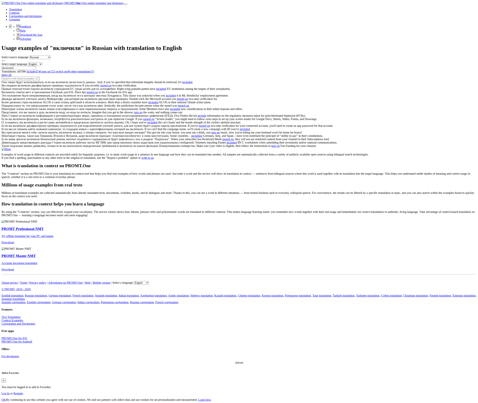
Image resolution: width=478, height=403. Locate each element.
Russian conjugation (142, 302)
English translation (12, 295)
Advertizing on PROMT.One (65, 282)
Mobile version (101, 282)
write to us (147, 157)
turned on (105, 85)
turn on (138, 112)
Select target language (14, 64)
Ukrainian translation (415, 295)
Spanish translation (106, 295)
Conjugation (25, 16)
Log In (5, 393)
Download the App (31, 34)
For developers (10, 356)
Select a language (122, 282)
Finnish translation (440, 295)
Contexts (14, 12)
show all (6, 74)
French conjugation (166, 302)
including (196, 135)
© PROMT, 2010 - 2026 (16, 289)
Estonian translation (464, 295)
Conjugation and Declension (18, 323)
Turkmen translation (368, 295)
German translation (60, 295)
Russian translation (36, 295)
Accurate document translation (19, 263)
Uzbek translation (391, 295)
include (202, 115)
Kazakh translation (225, 295)
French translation (83, 295)
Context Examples (12, 320)
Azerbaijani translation (153, 295)
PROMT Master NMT (18, 256)
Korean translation (272, 295)
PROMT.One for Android (16, 341)
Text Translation (11, 317)
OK (3, 399)
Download (7, 242)
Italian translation (129, 295)
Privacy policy (37, 282)
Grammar (14, 19)
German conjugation (64, 302)
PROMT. (94, 3)
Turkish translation (344, 295)
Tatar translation (321, 295)
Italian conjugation (88, 302)
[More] (6, 149)
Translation (15, 9)
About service (9, 282)
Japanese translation (13, 298)
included (187, 82)
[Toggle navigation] (126, 4)
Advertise (25, 38)
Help (23, 30)
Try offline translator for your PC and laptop (27, 236)
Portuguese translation (298, 295)
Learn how (204, 399)
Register (18, 393)
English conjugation (38, 302)
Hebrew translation (201, 295)
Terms (23, 282)
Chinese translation (249, 295)
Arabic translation (178, 295)
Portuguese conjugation (114, 302)
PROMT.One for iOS (14, 338)
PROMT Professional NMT (22, 229)
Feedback (25, 26)
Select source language (14, 57)
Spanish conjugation (13, 302)
